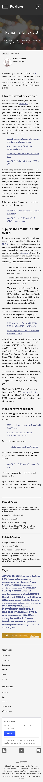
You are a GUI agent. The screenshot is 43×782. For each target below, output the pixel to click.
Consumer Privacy (28, 581)
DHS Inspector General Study (14, 522)
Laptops (33, 593)
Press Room (6, 655)
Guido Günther (19, 58)
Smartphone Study (10, 519)
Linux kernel (31, 43)
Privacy (32, 611)
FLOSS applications (11, 590)
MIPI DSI (6, 244)
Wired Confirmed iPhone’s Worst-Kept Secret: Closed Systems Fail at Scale (21, 560)
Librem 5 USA (29, 596)
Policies (4, 702)
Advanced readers (12, 575)
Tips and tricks (31, 621)
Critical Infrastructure (27, 585)
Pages (4, 674)
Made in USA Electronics (30, 599)
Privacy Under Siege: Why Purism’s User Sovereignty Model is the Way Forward (18, 527)
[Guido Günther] (7, 66)
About (5, 53)
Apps (23, 576)
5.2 (36, 73)
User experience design (29, 624)
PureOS (27, 614)
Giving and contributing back (16, 43)
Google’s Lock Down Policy (13, 515)
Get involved (6, 706)
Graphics (19, 594)
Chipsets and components (17, 579)
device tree (23, 104)
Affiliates (5, 669)
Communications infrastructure (11, 582)
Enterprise (5, 660)
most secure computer (9, 603)
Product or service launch (11, 615)
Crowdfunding (6, 588)
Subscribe (10, 733)
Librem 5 (26, 40)
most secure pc (36, 603)
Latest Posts (14, 53)
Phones (19, 611)
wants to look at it (28, 392)
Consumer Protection (12, 584)
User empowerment (12, 624)
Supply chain (19, 621)
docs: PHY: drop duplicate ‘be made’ (22, 447)
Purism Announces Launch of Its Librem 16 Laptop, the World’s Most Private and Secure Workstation (20, 509)
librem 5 (18, 596)
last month (25, 253)
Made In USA (17, 600)
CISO (30, 579)
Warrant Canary (7, 711)
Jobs (3, 697)
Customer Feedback (17, 588)
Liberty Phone (8, 596)
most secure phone (12, 605)
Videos (14, 627)
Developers (6, 665)
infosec (25, 594)
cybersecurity (29, 587)
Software (33, 40)
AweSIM (28, 576)
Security (15, 617)
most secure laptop (24, 602)
